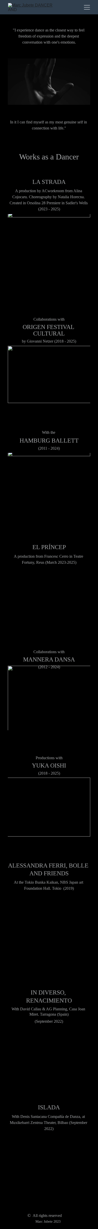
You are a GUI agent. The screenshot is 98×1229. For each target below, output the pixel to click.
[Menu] (87, 7)
